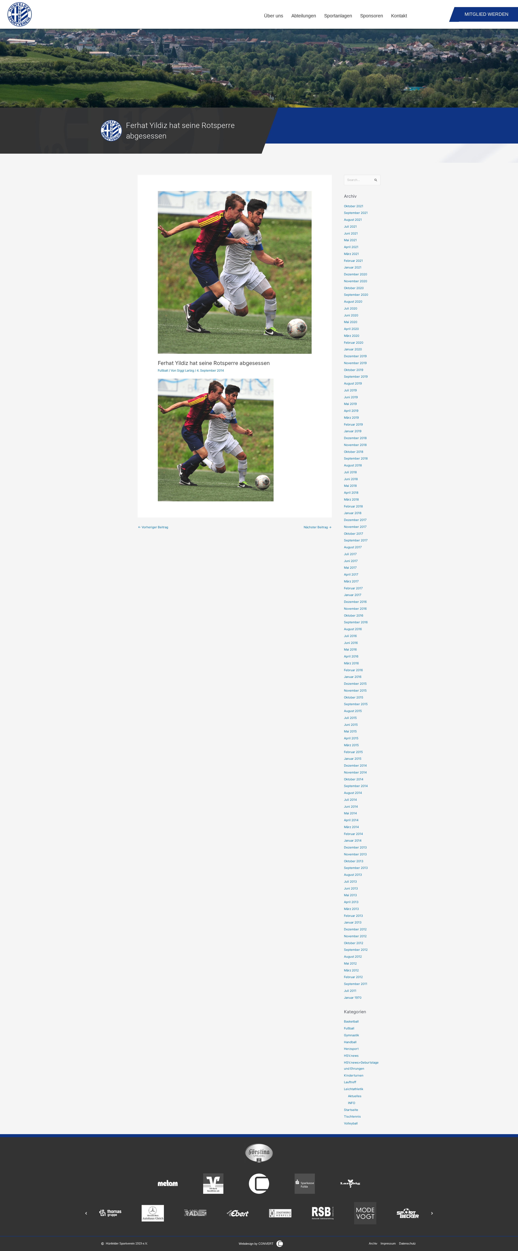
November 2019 (355, 363)
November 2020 (355, 281)
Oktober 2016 (353, 615)
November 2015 (355, 690)
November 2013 (355, 854)
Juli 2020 (350, 308)
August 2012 (353, 956)
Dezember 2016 (355, 602)
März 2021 (351, 254)
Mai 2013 (350, 895)
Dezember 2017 (355, 520)
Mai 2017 (350, 568)
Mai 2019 (350, 404)
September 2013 (356, 868)
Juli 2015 (350, 718)
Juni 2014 (351, 806)
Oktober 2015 (353, 697)
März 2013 (351, 909)
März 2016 (351, 663)
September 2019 (356, 376)
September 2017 (356, 540)
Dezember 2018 (355, 438)
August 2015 (353, 711)
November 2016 (355, 609)
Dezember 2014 (355, 765)
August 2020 (353, 301)
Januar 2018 (352, 513)
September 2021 (356, 213)
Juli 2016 (350, 636)
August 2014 (353, 793)
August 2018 (353, 465)
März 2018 (351, 499)
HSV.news (351, 1056)
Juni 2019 (351, 397)
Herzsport (351, 1049)
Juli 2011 (350, 991)
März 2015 (351, 745)
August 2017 (353, 547)
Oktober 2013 (353, 861)
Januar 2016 (352, 677)
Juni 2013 (351, 888)
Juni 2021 (351, 233)
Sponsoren (371, 15)
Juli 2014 (350, 800)
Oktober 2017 (353, 534)
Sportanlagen (338, 15)
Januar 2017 (352, 595)
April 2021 (351, 247)
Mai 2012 (350, 963)
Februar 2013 (353, 916)
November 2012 (355, 936)
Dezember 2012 (355, 929)
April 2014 (351, 820)
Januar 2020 (353, 349)
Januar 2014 (353, 840)
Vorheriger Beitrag (153, 527)
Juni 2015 (351, 725)
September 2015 (356, 704)
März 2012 (351, 970)
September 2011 (355, 984)
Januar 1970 (352, 998)
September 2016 (356, 622)
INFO (351, 1103)
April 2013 (351, 902)
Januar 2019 (352, 431)
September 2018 (356, 458)
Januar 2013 (353, 922)
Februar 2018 (353, 506)
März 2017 (351, 581)
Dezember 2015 (355, 684)
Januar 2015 (352, 759)
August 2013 (353, 875)
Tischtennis (352, 1116)
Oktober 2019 (353, 370)
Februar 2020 (353, 342)
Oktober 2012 (353, 943)
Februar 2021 (353, 261)
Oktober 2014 (353, 779)
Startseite (351, 1110)
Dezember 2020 (355, 274)
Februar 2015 (353, 752)
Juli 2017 (350, 554)
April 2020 (351, 329)
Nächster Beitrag (317, 527)
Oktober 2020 (354, 288)
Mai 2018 (350, 486)
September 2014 (356, 786)
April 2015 (351, 738)
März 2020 (351, 336)
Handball (350, 1042)
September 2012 (356, 950)
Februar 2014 (353, 834)
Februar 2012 (353, 977)
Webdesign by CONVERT (256, 1243)
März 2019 (351, 417)
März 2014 (351, 827)
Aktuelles (354, 1096)
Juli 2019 (350, 390)
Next (432, 1213)
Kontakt (399, 15)
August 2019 (353, 383)
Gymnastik (351, 1035)
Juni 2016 (351, 643)
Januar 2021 (352, 267)
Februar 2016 (353, 670)
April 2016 (351, 656)
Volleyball (351, 1123)
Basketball (351, 1021)
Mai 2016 (350, 649)
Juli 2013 (350, 881)
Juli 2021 (350, 226)
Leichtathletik (353, 1089)
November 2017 (355, 527)
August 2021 (353, 220)
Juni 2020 (351, 315)
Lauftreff (350, 1082)
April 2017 (351, 574)
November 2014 (355, 772)
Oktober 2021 (353, 206)
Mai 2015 (350, 731)
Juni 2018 (351, 479)
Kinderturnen (353, 1075)
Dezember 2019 (355, 356)
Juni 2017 (351, 561)
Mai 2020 (350, 322)
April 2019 (351, 411)
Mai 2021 (350, 240)
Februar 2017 (353, 588)
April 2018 (351, 492)
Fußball (163, 370)
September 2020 (356, 295)
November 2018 (355, 445)
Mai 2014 (350, 813)
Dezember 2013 (355, 847)
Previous (86, 1213)
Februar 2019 (353, 424)
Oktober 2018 (353, 452)
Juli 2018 (350, 472)
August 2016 (353, 629)
